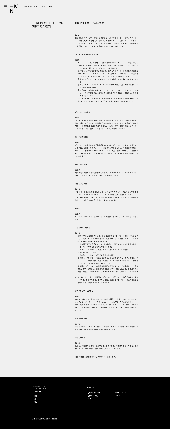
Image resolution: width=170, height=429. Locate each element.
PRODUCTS (37, 391)
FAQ (34, 399)
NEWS (35, 396)
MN (25, 6)
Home (35, 402)
